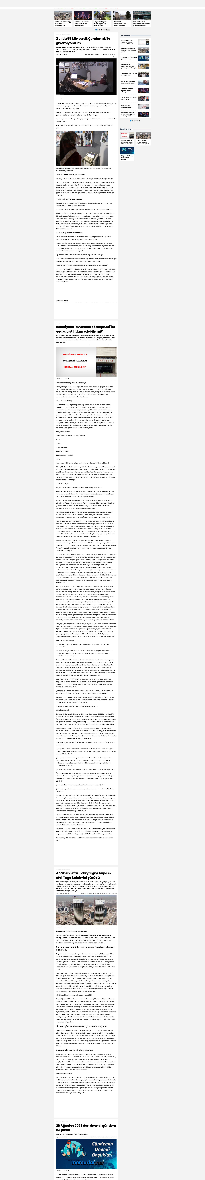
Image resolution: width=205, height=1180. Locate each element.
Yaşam (68, 34)
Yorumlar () (59, 99)
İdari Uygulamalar (71, 323)
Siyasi (68, 869)
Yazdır (115, 57)
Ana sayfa (58, 34)
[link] (135, 42)
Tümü (107, 29)
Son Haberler (125, 36)
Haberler (64, 34)
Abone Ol (67, 99)
